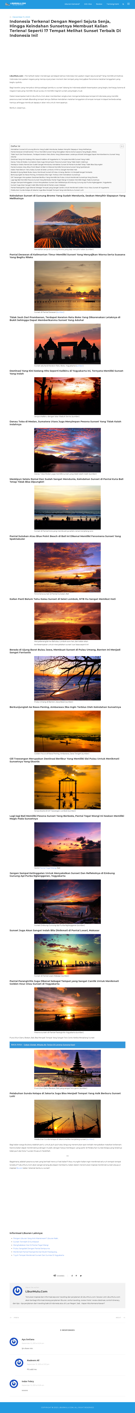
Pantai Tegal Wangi (48, 868)
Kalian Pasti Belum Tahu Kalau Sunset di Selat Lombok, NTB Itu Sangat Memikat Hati (44, 170)
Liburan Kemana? (72, 4)
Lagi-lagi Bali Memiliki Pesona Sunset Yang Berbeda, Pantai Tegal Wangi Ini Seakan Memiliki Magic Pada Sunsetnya (55, 180)
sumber (60, 312)
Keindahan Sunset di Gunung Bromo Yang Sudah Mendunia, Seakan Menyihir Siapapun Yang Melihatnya (51, 149)
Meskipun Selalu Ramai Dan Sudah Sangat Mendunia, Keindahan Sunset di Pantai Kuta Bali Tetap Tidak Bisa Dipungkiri (56, 164)
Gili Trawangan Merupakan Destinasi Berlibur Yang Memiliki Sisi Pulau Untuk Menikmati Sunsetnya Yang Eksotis (54, 177)
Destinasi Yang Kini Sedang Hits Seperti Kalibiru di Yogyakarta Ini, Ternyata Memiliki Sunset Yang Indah (50, 159)
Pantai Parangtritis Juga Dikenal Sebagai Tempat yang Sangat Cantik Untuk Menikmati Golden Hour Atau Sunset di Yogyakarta (60, 188)
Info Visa (88, 4)
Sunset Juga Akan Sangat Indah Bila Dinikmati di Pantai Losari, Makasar (38, 185)
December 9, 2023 (21, 17)
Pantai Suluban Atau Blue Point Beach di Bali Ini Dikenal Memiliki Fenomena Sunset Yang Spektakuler (50, 167)
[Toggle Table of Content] (120, 146)
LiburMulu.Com (36, 1291)
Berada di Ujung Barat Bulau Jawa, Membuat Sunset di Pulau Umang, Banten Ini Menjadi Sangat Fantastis (51, 172)
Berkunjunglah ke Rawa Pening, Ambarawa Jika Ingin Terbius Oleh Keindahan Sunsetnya (45, 175)
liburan (19, 1168)
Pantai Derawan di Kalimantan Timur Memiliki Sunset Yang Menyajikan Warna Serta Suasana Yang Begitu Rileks (54, 152)
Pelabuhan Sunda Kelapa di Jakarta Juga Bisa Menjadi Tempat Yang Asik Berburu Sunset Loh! (47, 190)
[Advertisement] (67, 57)
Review (99, 4)
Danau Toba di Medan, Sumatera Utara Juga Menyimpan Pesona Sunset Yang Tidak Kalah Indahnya (49, 162)
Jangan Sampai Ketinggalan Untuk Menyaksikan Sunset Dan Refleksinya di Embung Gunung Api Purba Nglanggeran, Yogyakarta (61, 182)
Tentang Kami (113, 4)
